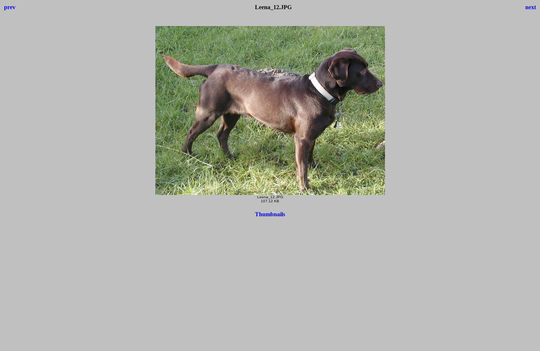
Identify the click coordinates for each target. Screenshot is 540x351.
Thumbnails (270, 214)
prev (9, 7)
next (530, 7)
